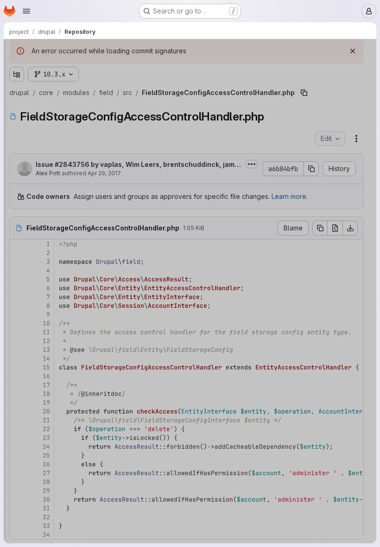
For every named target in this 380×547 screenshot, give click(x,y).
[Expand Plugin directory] (46, 177)
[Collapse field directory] (31, 103)
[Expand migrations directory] (38, 133)
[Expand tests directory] (38, 370)
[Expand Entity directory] (46, 162)
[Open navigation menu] (26, 11)
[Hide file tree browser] (16, 52)
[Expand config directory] (38, 118)
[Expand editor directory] (31, 88)
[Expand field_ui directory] (31, 503)
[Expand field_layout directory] (31, 489)
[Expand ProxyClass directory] (46, 192)
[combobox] (76, 70)
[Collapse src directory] (38, 147)
